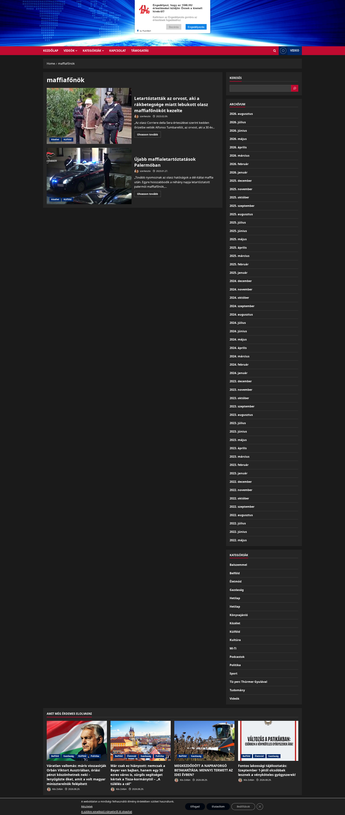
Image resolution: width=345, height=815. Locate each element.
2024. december (241, 281)
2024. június (238, 331)
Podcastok (237, 657)
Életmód (236, 581)
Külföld (68, 139)
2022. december (241, 482)
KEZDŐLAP (50, 51)
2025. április (238, 248)
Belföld (235, 573)
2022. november (241, 490)
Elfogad (195, 806)
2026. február (239, 164)
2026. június (238, 131)
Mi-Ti (233, 648)
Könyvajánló (239, 615)
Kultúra (235, 640)
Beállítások (243, 806)
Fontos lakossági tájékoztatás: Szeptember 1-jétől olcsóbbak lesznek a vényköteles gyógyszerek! (267, 770)
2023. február (239, 465)
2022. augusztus (241, 515)
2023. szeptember (242, 406)
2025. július (238, 222)
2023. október (239, 398)
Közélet (55, 139)
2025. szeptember (242, 206)
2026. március (239, 156)
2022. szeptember (242, 507)
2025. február (239, 264)
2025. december (241, 181)
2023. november (241, 390)
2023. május (238, 440)
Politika (235, 665)
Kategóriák (92, 51)
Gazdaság (237, 590)
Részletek (87, 806)
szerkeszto (145, 116)
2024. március (239, 356)
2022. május (238, 540)
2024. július (238, 323)
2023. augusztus (241, 415)
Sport (233, 673)
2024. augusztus (241, 314)
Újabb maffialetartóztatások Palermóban (89, 176)
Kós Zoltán (57, 789)
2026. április (238, 147)
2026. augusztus (241, 114)
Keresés (236, 78)
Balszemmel (238, 565)
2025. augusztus (241, 214)
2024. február (239, 365)
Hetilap (235, 598)
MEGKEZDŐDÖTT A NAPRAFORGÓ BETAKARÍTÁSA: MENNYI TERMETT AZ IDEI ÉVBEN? (203, 770)
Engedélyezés (196, 27)
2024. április (238, 348)
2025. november (241, 189)
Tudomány (237, 690)
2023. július (238, 423)
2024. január (238, 373)
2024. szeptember (242, 306)
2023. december (241, 381)
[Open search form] (274, 50)
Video (294, 50)
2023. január (238, 473)
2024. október (239, 298)
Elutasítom (218, 806)
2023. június (238, 431)
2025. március (239, 256)
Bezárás (174, 27)
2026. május (238, 139)
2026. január (238, 172)
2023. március (239, 457)
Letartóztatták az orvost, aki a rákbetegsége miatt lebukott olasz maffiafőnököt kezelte (89, 116)
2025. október (239, 197)
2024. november (241, 289)
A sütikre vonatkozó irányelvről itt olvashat (106, 811)
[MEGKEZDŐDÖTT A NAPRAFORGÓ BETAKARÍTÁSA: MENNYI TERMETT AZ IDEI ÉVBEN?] (204, 741)
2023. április (238, 448)
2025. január (238, 273)
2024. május (238, 339)
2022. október (239, 498)
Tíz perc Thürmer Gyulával (248, 682)
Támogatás (140, 51)
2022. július (238, 523)
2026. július (238, 122)
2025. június (238, 231)
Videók (69, 51)
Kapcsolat (117, 51)
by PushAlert (145, 30)
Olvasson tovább (149, 135)
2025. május (238, 239)
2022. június (238, 532)
